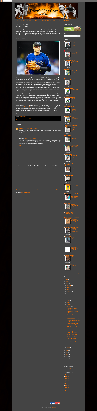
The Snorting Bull (69, 175)
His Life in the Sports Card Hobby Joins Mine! (72, 324)
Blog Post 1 (67, 376)
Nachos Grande (68, 116)
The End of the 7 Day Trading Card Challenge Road (74, 221)
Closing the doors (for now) (74, 167)
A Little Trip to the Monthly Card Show (75, 266)
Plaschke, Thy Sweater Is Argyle (72, 145)
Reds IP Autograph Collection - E (74, 53)
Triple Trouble (74, 146)
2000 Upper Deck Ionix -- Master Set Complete (75, 206)
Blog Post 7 (67, 387)
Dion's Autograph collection (71, 79)
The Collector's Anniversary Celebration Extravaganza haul (74, 110)
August (68, 293)
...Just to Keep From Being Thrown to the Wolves (75, 44)
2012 (67, 354)
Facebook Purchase (75, 80)
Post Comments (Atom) (26, 192)
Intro (66, 374)
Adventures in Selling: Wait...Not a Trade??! (75, 129)
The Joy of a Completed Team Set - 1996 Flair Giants (75, 230)
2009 (67, 361)
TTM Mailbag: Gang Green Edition (72, 309)
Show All (79, 273)
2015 (67, 283)
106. (72, 176)
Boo (72, 256)
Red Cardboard (68, 51)
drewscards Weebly (69, 369)
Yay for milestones (74, 89)
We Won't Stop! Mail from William (72, 312)
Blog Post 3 (67, 380)
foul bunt (67, 69)
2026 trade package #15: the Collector (75, 99)
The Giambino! (70, 345)
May (68, 300)
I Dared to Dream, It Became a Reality (75, 137)
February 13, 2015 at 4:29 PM (30, 138)
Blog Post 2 (67, 378)
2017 (67, 279)
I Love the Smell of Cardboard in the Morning (72, 217)
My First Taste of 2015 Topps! (73, 327)
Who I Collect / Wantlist (32, 20)
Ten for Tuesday (65, 20)
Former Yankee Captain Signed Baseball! (73, 339)
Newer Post (18, 190)
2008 (67, 363)
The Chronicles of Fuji (70, 60)
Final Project (68, 391)
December (69, 285)
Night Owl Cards (69, 88)
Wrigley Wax (68, 184)
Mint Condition (68, 41)
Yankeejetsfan (21, 128)
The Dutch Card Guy (69, 236)
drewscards (48, 118)
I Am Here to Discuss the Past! (73, 318)
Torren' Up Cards (69, 136)
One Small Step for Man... (72, 334)
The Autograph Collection (45, 20)
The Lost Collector (69, 212)
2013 (67, 352)
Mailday (51, 118)
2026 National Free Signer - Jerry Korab (75, 71)
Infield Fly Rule (68, 154)
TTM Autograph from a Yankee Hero (73, 321)
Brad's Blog (67, 203)
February (69, 306)
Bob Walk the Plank (69, 255)
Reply (20, 134)
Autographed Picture (23, 118)
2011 (67, 356)
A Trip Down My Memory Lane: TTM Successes (73, 315)
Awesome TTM (35, 118)
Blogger (54, 407)
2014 (67, 350)
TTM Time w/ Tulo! (71, 329)
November (69, 287)
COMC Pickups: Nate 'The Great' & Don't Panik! (72, 331)
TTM (17, 119)
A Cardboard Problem (70, 246)
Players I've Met (56, 20)
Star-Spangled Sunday (74, 156)
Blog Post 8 (67, 389)
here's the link (27, 107)
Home (17, 20)
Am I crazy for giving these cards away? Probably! (74, 196)
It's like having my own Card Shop (72, 193)
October (69, 289)
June (68, 298)
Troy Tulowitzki (57, 118)
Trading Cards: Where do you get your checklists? (74, 248)
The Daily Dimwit (69, 264)
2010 (67, 358)
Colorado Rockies (42, 118)
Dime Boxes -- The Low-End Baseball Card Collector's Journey (71, 165)
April (68, 302)
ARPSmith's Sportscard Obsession (72, 227)
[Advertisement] (38, 178)
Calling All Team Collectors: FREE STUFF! (73, 342)
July (68, 296)
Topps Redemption (74, 238)
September (69, 291)
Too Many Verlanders (70, 97)
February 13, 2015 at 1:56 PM (31, 128)
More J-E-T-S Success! (72, 336)
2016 (67, 281)
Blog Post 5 (67, 383)
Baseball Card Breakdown (70, 107)
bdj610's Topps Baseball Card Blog (71, 126)
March (68, 304)
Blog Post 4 (67, 382)
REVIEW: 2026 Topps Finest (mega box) (75, 119)
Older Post (58, 190)
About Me (23, 20)
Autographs (29, 118)
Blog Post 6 (67, 385)
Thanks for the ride (69, 213)
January (68, 347)
